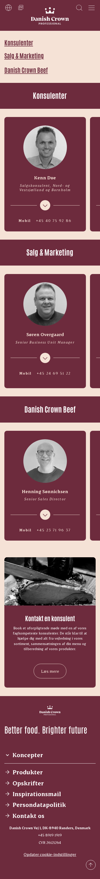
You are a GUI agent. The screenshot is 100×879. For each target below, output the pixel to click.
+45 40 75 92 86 (54, 221)
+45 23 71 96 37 (54, 530)
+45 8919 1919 (50, 835)
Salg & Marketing (24, 55)
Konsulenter (18, 42)
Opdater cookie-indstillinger (50, 854)
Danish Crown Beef (26, 70)
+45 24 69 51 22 (54, 373)
